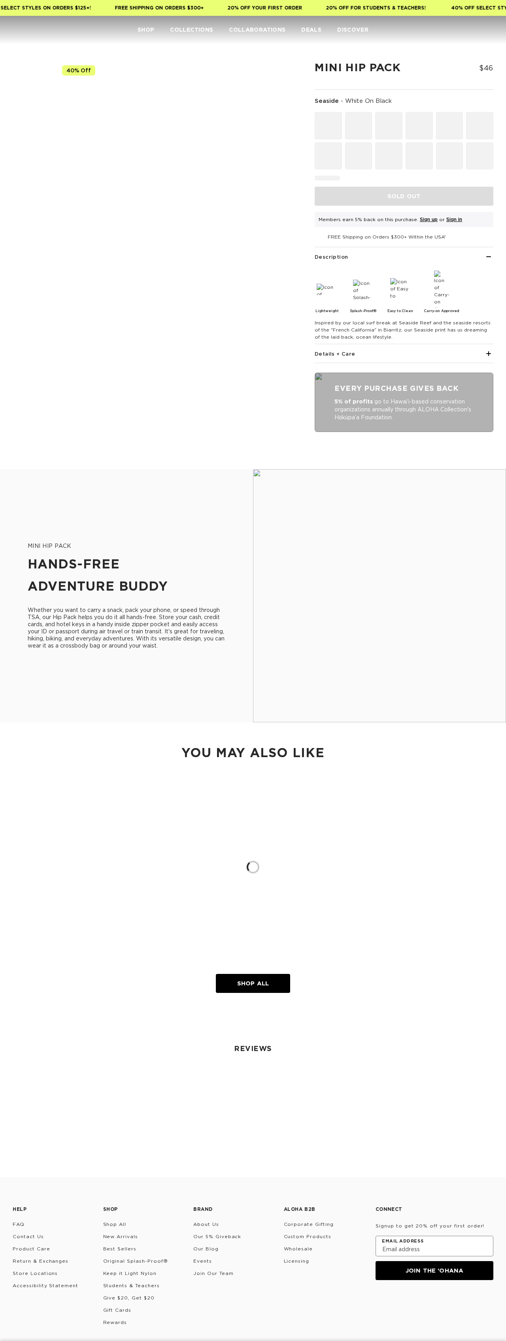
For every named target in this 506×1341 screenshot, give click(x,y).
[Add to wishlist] (283, 73)
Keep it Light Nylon (130, 1273)
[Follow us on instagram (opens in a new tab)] (381, 1301)
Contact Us (28, 1236)
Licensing (297, 1260)
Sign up (429, 219)
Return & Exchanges (40, 1260)
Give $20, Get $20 (129, 1297)
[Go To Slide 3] (31, 187)
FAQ (19, 1224)
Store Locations (35, 1273)
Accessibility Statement (45, 1285)
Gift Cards (117, 1310)
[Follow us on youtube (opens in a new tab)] (438, 1301)
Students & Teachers (131, 1285)
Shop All (253, 983)
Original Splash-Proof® (135, 1260)
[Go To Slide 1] (31, 115)
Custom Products (307, 1236)
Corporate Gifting (309, 1224)
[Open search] (441, 30)
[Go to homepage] (31, 30)
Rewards (115, 1322)
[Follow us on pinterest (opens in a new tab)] (457, 1301)
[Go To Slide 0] (31, 78)
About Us (206, 1224)
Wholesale (298, 1248)
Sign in (454, 219)
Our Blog (206, 1248)
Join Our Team (213, 1273)
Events (202, 1260)
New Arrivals (120, 1236)
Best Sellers (120, 1248)
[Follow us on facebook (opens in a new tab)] (419, 1301)
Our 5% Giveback (217, 1236)
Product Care (31, 1248)
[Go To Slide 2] (31, 151)
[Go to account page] (457, 30)
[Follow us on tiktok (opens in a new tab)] (400, 1301)
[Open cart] (488, 30)
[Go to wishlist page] (473, 30)
